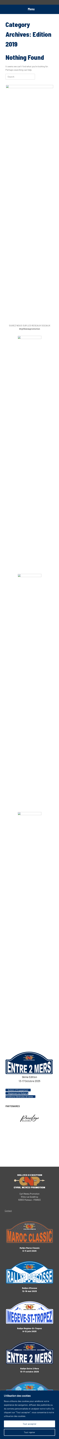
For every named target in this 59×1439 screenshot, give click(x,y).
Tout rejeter (29, 1432)
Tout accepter (29, 1424)
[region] (29, 1414)
